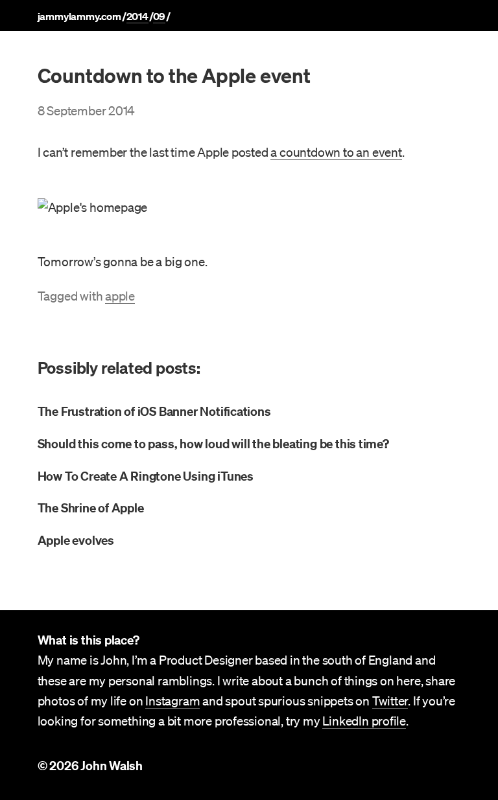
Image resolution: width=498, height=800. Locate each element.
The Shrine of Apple (91, 508)
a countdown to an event (335, 152)
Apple (120, 296)
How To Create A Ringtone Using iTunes (146, 476)
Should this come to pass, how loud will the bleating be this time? (213, 443)
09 (159, 16)
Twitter (390, 701)
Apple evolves (76, 540)
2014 (137, 16)
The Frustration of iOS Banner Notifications (154, 411)
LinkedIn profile (364, 721)
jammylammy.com (79, 16)
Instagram (172, 701)
